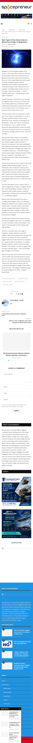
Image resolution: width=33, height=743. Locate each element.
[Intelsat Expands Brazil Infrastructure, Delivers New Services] (4, 734)
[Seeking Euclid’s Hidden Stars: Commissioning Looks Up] (4, 713)
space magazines (7, 281)
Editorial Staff (11, 44)
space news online (19, 281)
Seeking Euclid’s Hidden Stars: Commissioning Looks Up (14, 714)
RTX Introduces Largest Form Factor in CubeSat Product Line (22, 632)
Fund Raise (7, 704)
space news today (7, 284)
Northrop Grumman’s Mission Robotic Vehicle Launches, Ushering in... (16, 354)
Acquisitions (7, 696)
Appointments (8, 692)
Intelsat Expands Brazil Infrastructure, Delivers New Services (14, 736)
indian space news (22, 278)
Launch (6, 700)
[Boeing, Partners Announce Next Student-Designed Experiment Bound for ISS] (7, 665)
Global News (22, 30)
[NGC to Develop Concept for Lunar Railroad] (7, 644)
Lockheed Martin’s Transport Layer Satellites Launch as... (14, 725)
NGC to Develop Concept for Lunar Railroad (22, 642)
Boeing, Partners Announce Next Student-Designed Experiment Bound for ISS (22, 666)
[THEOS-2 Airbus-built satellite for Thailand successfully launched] (7, 654)
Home (3, 30)
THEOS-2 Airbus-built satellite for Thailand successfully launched (21, 654)
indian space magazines (9, 278)
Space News (12, 30)
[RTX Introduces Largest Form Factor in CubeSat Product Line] (7, 632)
